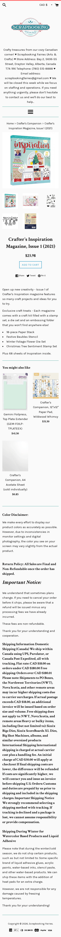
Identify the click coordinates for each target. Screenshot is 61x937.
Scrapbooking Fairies (41, 923)
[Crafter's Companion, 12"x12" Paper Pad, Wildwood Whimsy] (46, 386)
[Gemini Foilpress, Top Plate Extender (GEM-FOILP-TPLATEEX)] (15, 391)
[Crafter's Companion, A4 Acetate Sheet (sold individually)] (15, 456)
